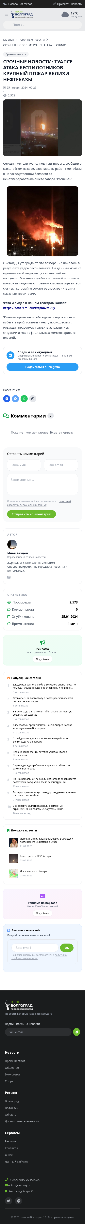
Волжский (11, 1108)
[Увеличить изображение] (76, 150)
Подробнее (42, 659)
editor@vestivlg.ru (19, 1185)
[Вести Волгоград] (22, 14)
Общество (12, 1068)
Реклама (10, 1141)
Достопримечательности (22, 1121)
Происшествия (15, 1061)
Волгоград (12, 1101)
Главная (8, 39)
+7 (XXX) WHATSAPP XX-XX (24, 1179)
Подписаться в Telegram (42, 367)
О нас (9, 1155)
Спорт (9, 1081)
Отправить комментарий (31, 514)
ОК (67, 947)
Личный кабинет (16, 1161)
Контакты (11, 1148)
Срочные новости (32, 39)
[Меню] (6, 14)
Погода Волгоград (20, 4)
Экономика (12, 1074)
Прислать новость (69, 4)
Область (10, 1114)
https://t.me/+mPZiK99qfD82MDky (29, 308)
